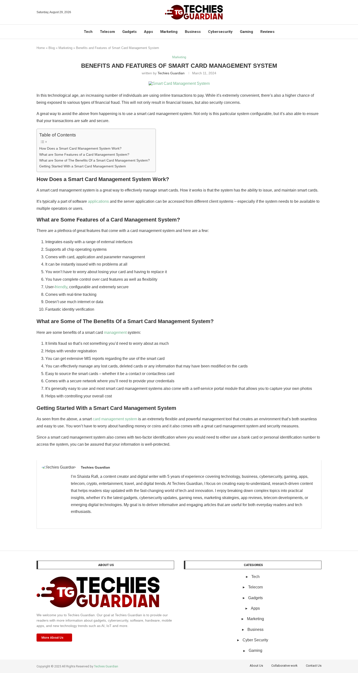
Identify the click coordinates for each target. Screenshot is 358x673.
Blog (51, 48)
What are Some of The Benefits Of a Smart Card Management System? (95, 160)
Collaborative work (284, 665)
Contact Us (313, 665)
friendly (61, 287)
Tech (88, 31)
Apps (148, 31)
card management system (115, 419)
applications (98, 201)
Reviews (267, 31)
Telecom (107, 31)
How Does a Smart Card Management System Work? (80, 148)
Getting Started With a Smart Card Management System (82, 166)
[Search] (319, 12)
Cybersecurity (220, 31)
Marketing (169, 31)
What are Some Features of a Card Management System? (84, 154)
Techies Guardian (171, 73)
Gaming (246, 31)
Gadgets (129, 31)
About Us (256, 665)
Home (41, 48)
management (115, 332)
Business (193, 31)
